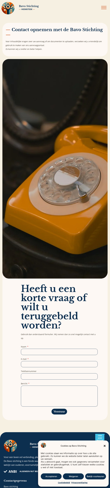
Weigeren (73, 476)
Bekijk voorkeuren (95, 476)
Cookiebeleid (64, 482)
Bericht (24, 383)
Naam (24, 346)
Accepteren (51, 476)
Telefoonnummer (28, 371)
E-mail (24, 359)
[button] (104, 446)
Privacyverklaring (79, 482)
